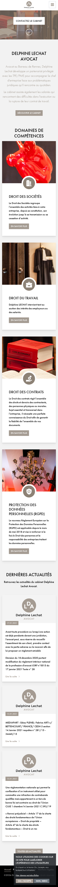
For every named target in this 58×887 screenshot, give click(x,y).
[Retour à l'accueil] (29, 5)
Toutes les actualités (29, 851)
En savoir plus (19, 226)
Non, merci (41, 881)
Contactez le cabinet (29, 20)
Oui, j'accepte (24, 881)
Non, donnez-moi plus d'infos (27, 875)
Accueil (7, 869)
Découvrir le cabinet (29, 112)
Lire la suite (11, 676)
